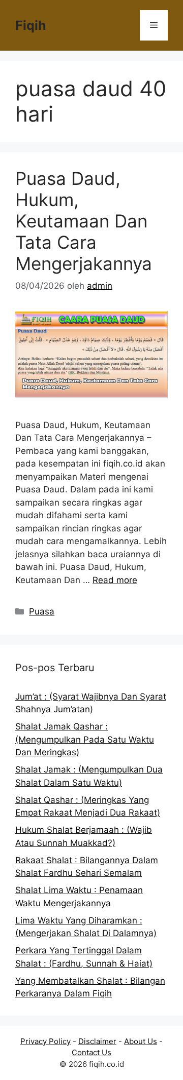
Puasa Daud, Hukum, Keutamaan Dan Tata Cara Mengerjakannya (83, 221)
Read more (115, 580)
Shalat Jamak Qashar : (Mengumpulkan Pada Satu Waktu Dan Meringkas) (84, 739)
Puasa (41, 611)
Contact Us (91, 1052)
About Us (140, 1041)
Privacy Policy (45, 1041)
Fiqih (30, 25)
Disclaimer (97, 1041)
